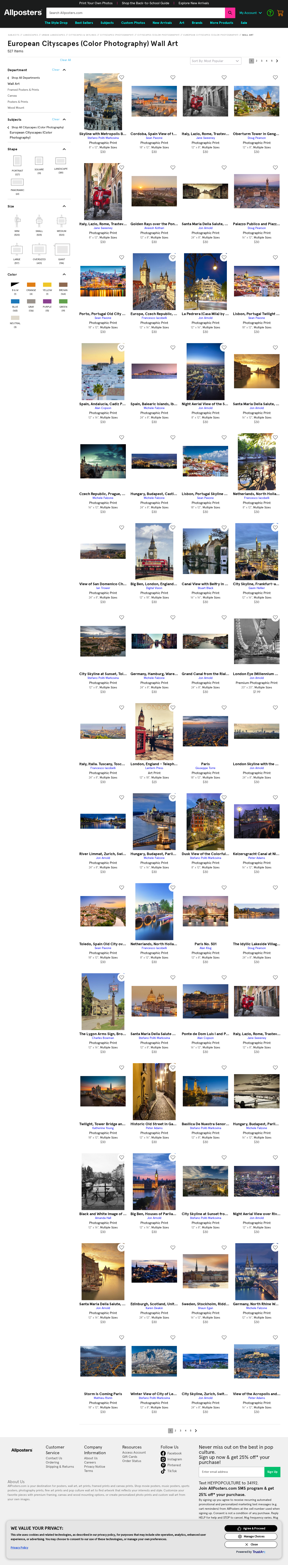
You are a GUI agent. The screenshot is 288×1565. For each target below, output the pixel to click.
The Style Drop (56, 22)
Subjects (13, 35)
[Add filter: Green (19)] (63, 300)
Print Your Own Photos (96, 3)
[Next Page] (276, 61)
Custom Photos (133, 22)
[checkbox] (17, 225)
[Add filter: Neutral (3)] (15, 317)
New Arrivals (162, 22)
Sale (244, 22)
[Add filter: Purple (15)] (47, 300)
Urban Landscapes (53, 35)
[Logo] (23, 13)
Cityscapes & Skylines (82, 35)
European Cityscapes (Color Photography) (210, 35)
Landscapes (30, 35)
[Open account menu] (260, 13)
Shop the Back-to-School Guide (145, 3)
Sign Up (272, 1471)
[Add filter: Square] (39, 161)
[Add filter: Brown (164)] (63, 284)
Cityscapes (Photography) (117, 35)
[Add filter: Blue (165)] (15, 300)
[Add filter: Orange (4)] (31, 284)
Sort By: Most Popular (207, 61)
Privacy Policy (19, 1547)
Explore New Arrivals (194, 3)
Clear (55, 119)
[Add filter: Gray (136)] (31, 300)
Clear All (65, 60)
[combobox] (135, 13)
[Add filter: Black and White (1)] (15, 284)
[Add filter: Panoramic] (17, 182)
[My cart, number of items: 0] (280, 12)
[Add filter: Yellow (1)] (47, 284)
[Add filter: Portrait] (17, 161)
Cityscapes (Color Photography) (158, 35)
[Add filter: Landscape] (61, 160)
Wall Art (248, 35)
